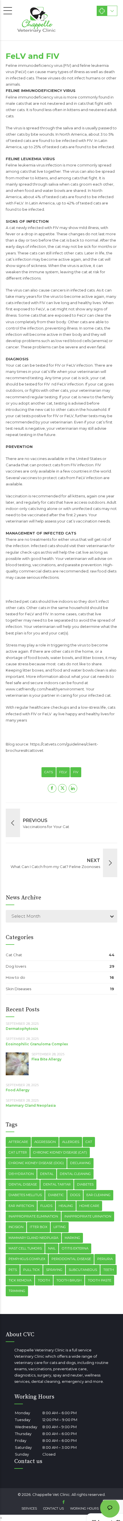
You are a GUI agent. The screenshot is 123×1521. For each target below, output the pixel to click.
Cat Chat (14, 955)
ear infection (21, 1206)
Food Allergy (17, 1090)
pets (13, 1270)
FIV (75, 772)
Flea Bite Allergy (46, 1059)
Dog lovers (16, 966)
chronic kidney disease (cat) (60, 1152)
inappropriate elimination (33, 1216)
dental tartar (57, 1184)
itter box (38, 1227)
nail (51, 1248)
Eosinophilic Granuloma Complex (37, 1044)
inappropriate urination (87, 1216)
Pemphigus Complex (27, 1259)
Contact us (53, 1508)
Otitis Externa (75, 1248)
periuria (105, 1259)
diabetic (56, 1195)
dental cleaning (75, 1174)
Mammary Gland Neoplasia (31, 1105)
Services (29, 1508)
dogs (75, 1195)
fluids (46, 1206)
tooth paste (99, 1280)
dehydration (21, 1174)
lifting (59, 1227)
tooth (44, 1280)
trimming (17, 1291)
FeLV (63, 772)
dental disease (23, 1184)
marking (72, 1238)
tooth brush (69, 1280)
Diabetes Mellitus (25, 1195)
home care (89, 1206)
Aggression (45, 1142)
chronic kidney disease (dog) (36, 1163)
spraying (54, 1270)
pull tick (31, 1270)
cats (48, 772)
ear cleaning (98, 1195)
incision (16, 1227)
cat (89, 1142)
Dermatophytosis (22, 1028)
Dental (46, 1174)
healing (66, 1206)
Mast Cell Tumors (25, 1248)
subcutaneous (83, 1270)
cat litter (18, 1152)
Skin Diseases (18, 988)
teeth (108, 1270)
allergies (70, 1142)
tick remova (20, 1280)
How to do (15, 977)
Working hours (84, 1508)
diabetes (85, 1184)
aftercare (18, 1142)
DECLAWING (80, 1163)
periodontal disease (71, 1259)
